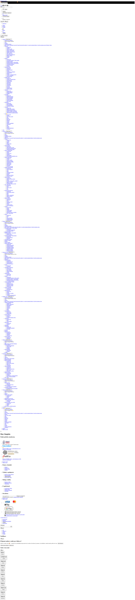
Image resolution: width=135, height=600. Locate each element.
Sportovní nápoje (9, 69)
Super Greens (9, 312)
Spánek (8, 122)
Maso (8, 193)
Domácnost (6, 102)
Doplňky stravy (7, 77)
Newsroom (6, 491)
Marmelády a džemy (10, 175)
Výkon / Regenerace (10, 128)
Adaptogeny (9, 82)
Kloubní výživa (9, 81)
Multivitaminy (9, 305)
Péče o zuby (9, 101)
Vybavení (6, 107)
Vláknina (8, 334)
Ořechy (8, 152)
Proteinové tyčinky (10, 283)
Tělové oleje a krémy (10, 370)
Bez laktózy (25, 45)
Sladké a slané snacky (10, 50)
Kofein (8, 272)
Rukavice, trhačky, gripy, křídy (12, 111)
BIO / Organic (7, 45)
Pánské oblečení (9, 92)
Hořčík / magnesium (10, 304)
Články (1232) (5, 462)
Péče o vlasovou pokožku (11, 376)
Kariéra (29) (7, 468)
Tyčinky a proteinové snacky (11, 74)
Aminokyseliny (9, 72)
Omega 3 (8, 324)
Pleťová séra (9, 362)
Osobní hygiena (9, 99)
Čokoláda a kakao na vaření (11, 183)
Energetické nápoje (10, 263)
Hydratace (6, 427)
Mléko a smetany (9, 182)
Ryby (8, 194)
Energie (8, 127)
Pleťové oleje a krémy (10, 363)
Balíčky (4, 428)
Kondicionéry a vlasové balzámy (12, 375)
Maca (8, 320)
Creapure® (8, 266)
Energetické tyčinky (10, 284)
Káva (8, 216)
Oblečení (6, 89)
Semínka (8, 154)
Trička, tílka (9, 350)
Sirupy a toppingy (10, 169)
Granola (8, 141)
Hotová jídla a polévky (10, 192)
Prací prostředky (9, 104)
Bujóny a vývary (9, 176)
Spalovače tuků (9, 76)
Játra (7, 125)
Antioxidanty (9, 85)
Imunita (8, 115)
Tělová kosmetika (10, 98)
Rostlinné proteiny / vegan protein (12, 62)
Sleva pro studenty (8, 475)
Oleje (8, 186)
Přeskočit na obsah (3, 0)
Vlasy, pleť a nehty (10, 116)
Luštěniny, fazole (9, 201)
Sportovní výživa (7, 67)
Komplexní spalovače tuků (11, 295)
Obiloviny (8, 202)
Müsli (8, 142)
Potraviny (6, 46)
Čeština (4, 33)
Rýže (7, 200)
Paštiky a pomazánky (10, 195)
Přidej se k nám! (5, 429)
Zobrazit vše (9, 47)
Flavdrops (8, 173)
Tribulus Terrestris (10, 271)
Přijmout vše (11, 545)
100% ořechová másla (10, 147)
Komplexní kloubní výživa (11, 317)
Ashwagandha (9, 321)
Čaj (7, 217)
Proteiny (6, 58)
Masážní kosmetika (10, 96)
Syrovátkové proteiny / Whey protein (13, 60)
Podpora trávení (7, 331)
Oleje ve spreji (9, 187)
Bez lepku (21, 45)
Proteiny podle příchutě (8, 243)
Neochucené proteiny (10, 245)
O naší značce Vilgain (8, 488)
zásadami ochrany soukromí (18, 497)
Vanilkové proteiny (10, 246)
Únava (8, 126)
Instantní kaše (9, 143)
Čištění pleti (9, 365)
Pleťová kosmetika (10, 97)
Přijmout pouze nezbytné (4, 545)
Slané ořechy (9, 164)
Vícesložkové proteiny (10, 64)
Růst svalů (8, 119)
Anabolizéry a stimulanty (11, 71)
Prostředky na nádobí (10, 106)
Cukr (7, 170)
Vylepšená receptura (8, 44)
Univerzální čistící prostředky (12, 386)
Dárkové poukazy (7, 476)
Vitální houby (9, 313)
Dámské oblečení (9, 91)
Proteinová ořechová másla (11, 148)
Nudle (8, 203)
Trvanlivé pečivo (9, 204)
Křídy (8, 405)
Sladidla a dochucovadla (11, 51)
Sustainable (11, 45)
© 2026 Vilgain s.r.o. (3, 517)
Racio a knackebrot (10, 205)
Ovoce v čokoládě (10, 166)
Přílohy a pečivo (9, 55)
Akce (5, 42)
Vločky (8, 140)
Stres (7, 117)
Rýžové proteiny (9, 234)
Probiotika (8, 333)
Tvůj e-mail (5, 496)
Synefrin (8, 294)
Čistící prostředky (10, 105)
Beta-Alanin (9, 275)
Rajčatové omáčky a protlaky (11, 212)
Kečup (8, 208)
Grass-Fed (15, 45)
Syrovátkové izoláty (10, 230)
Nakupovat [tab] (4, 531)
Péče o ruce (9, 369)
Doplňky (8, 93)
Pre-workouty (9, 269)
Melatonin (8, 338)
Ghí (7, 188)
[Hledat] (1, 7)
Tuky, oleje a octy (10, 53)
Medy (8, 171)
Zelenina (8, 197)
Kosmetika (6, 94)
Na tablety (8, 401)
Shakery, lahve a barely (8, 394)
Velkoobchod (7, 483)
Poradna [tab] (4, 533)
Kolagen (8, 66)
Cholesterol (9, 124)
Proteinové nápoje (10, 61)
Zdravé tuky (9, 83)
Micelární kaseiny (10, 237)
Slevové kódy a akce (8, 477)
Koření (8, 174)
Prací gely (8, 383)
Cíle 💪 (6, 113)
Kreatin (8, 70)
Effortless (47, 45)
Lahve (8, 397)
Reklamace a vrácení (8, 482)
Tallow (50, 45)
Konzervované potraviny (11, 54)
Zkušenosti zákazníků (8, 490)
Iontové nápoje (9, 262)
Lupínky (8, 144)
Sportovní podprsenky (10, 345)
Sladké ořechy (9, 163)
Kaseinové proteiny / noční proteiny (13, 63)
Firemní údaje (5, 519)
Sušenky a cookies (10, 160)
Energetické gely (9, 289)
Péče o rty (8, 364)
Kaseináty (8, 238)
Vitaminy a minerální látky (11, 79)
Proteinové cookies (10, 285)
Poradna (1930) (7, 469)
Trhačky (8, 404)
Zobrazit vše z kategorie (9, 40)
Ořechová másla (7, 145)
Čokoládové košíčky (10, 161)
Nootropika (9, 84)
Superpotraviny (9, 80)
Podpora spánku (7, 336)
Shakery (8, 396)
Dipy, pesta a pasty (10, 213)
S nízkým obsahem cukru (41, 45)
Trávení (8, 121)
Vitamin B (8, 306)
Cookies (4, 522)
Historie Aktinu (7, 489)
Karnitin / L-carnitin (10, 293)
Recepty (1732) (5, 461)
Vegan (18, 45)
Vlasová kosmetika (10, 100)
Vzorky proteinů (7, 242)
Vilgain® (4, 39)
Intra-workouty (9, 270)
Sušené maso (9, 162)
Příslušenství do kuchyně (11, 109)
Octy (7, 189)
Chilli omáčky (9, 211)
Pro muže (8, 87)
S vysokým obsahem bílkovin (32, 45)
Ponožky (8, 347)
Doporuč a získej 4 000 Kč (9, 474)
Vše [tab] (3, 530)
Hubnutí (8, 120)
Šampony (8, 374)
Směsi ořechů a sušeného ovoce (12, 156)
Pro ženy (8, 86)
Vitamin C (8, 307)
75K (15, 514)
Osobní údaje (5, 523)
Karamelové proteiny (10, 247)
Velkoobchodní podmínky (7, 521)
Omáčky (8, 56)
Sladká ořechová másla (10, 149)
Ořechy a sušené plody (10, 49)
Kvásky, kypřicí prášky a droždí (12, 180)
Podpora (6, 467)
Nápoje (8, 57)
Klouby (8, 118)
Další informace (60, 543)
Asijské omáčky (9, 210)
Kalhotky (8, 348)
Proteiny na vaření (10, 65)
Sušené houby (9, 155)
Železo (8, 309)
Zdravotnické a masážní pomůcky (12, 112)
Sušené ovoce (9, 153)
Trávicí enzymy (9, 335)
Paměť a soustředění (10, 123)
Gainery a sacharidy (10, 75)
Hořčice (8, 209)
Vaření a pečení (9, 52)
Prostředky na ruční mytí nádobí (12, 388)
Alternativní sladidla (10, 172)
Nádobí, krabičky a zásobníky (12, 110)
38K (13, 513)
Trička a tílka (9, 346)
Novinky (6, 43)
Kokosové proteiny (10, 250)
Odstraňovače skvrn (10, 384)
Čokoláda (8, 165)
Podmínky (4, 520)
